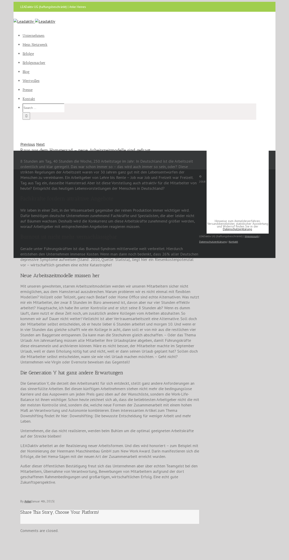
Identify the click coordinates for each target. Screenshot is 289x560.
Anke (27, 501)
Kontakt (233, 241)
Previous (27, 144)
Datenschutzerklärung (237, 229)
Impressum (252, 236)
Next (40, 144)
